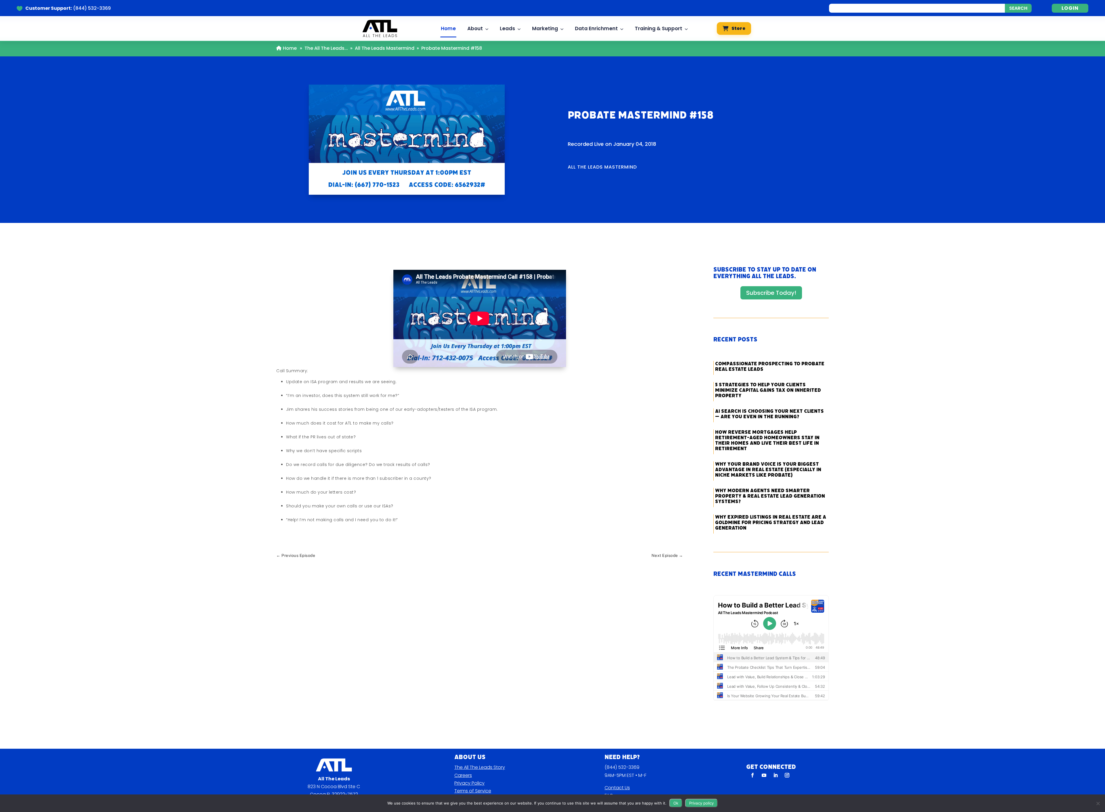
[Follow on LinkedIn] (775, 775)
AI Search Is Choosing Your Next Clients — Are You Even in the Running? (769, 414)
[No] (1098, 803)
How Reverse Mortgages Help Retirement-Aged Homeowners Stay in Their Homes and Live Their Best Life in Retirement (767, 440)
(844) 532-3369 (622, 767)
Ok (675, 803)
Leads (507, 28)
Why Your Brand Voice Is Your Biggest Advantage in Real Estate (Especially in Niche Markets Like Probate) (768, 469)
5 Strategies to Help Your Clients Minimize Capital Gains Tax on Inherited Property (768, 390)
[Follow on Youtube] (764, 775)
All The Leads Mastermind (384, 48)
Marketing (545, 28)
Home (448, 28)
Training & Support (658, 28)
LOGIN (1070, 8)
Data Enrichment (596, 28)
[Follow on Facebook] (752, 775)
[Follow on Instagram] (787, 775)
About (475, 28)
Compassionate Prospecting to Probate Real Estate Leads (769, 366)
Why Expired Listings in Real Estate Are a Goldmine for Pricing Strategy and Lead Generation (770, 522)
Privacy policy (701, 803)
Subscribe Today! (771, 293)
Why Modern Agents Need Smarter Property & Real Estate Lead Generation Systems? (770, 496)
